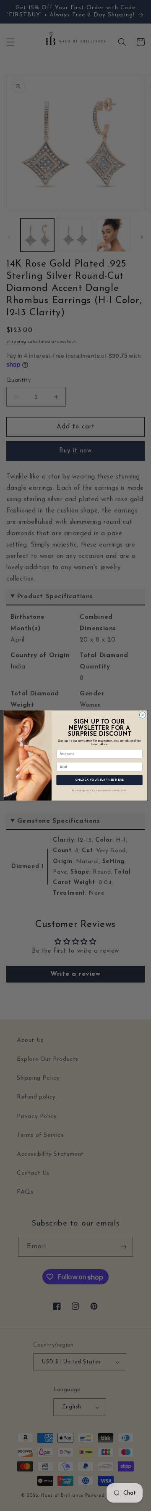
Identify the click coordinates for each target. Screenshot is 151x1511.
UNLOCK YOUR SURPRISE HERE (99, 780)
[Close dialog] (142, 715)
